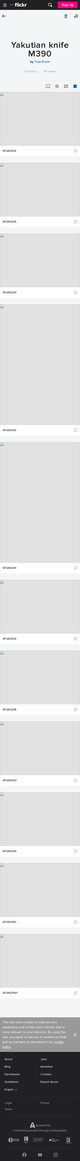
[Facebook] (24, 1154)
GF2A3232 (9, 430)
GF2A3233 (9, 568)
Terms (8, 1109)
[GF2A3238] (40, 677)
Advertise (46, 1066)
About (8, 1059)
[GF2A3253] (40, 890)
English (9, 1089)
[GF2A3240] (40, 748)
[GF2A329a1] (40, 960)
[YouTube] (40, 1154)
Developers (12, 1074)
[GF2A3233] (40, 502)
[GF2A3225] (40, 119)
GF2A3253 (9, 922)
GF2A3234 (9, 638)
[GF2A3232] (40, 364)
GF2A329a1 (10, 992)
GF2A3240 (9, 780)
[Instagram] (55, 1154)
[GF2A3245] (40, 819)
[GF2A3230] (40, 260)
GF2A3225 (9, 151)
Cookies (45, 1074)
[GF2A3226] (40, 189)
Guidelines (11, 1082)
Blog (7, 1066)
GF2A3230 (9, 292)
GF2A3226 (9, 221)
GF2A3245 (9, 851)
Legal (8, 1103)
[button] (66, 16)
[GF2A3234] (40, 606)
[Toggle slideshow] (48, 86)
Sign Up (67, 5)
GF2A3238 (9, 709)
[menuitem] (50, 5)
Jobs (43, 1059)
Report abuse (49, 1082)
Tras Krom (42, 62)
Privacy (44, 1103)
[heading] (18, 5)
